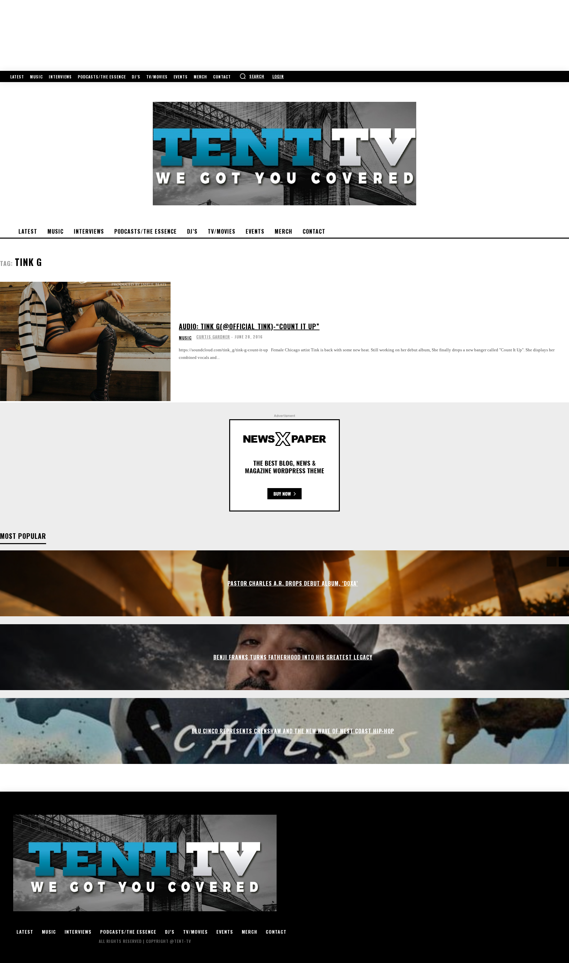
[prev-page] (551, 562)
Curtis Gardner (213, 336)
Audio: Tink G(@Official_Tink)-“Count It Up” (249, 326)
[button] (251, 76)
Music (185, 338)
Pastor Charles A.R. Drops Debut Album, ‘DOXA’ (293, 583)
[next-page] (564, 562)
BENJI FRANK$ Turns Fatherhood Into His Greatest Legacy (292, 657)
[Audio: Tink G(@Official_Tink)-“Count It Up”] (85, 341)
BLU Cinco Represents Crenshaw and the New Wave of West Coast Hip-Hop (293, 731)
